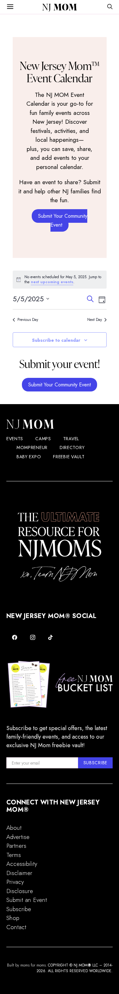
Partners (16, 845)
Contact (16, 927)
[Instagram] (33, 637)
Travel (71, 438)
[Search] (110, 7)
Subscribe (18, 909)
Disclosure (19, 891)
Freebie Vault (68, 456)
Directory (72, 447)
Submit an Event (26, 900)
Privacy (15, 882)
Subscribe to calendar (56, 340)
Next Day (94, 319)
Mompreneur (32, 447)
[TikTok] (51, 637)
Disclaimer (19, 873)
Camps (43, 438)
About (14, 827)
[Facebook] (15, 637)
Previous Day (27, 319)
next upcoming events (52, 282)
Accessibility (21, 864)
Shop (12, 918)
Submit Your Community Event (62, 220)
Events (14, 438)
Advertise (18, 837)
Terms (13, 855)
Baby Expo (29, 456)
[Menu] (10, 7)
